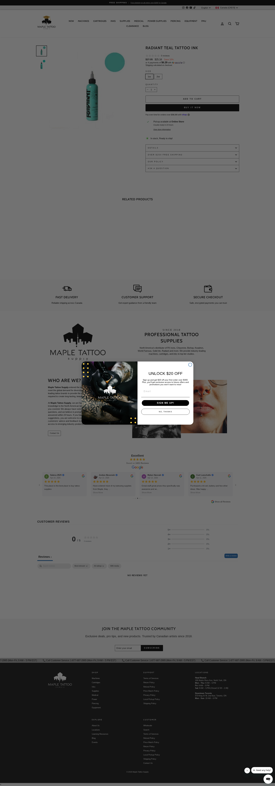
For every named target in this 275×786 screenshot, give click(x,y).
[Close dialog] (190, 364)
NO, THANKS (165, 412)
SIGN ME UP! (165, 403)
